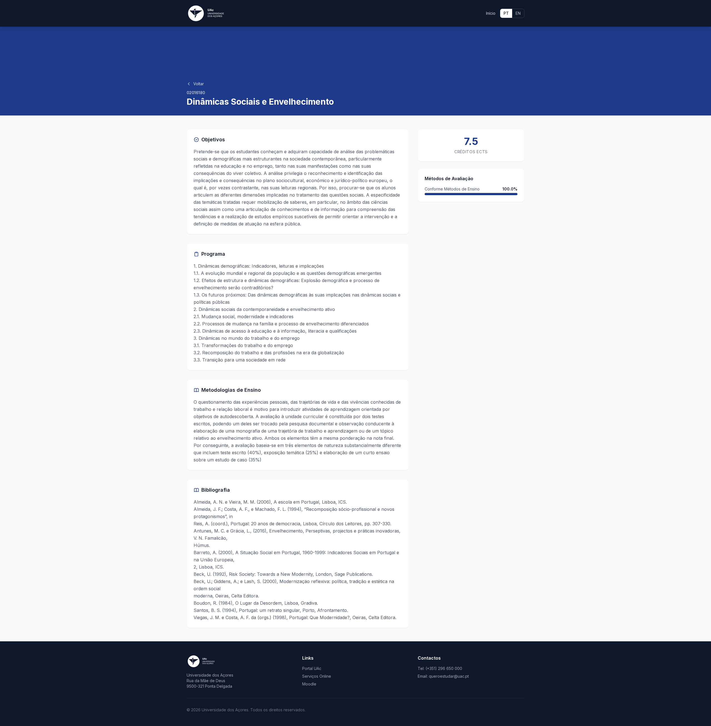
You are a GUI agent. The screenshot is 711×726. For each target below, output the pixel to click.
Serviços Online (316, 676)
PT (506, 13)
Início (490, 13)
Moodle (309, 684)
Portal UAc (311, 668)
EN (518, 13)
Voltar (198, 83)
